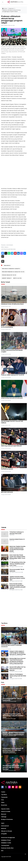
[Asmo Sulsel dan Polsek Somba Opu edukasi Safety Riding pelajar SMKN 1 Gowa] (4, 557)
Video (2, 802)
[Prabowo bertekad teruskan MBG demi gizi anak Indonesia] (14, 482)
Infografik (4, 833)
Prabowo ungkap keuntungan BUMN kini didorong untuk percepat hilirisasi (13, 445)
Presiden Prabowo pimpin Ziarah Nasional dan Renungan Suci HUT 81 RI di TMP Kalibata (13, 421)
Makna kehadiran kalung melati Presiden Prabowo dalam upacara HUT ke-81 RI (13, 374)
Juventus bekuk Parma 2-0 (17, 539)
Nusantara (4, 805)
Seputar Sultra (5, 809)
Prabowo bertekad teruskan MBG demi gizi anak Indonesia (13, 491)
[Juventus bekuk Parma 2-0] (4, 541)
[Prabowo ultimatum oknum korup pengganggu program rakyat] (14, 635)
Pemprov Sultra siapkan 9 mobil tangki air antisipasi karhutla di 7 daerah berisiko (17, 653)
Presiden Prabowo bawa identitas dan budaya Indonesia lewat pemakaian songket (12, 350)
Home (5, 8)
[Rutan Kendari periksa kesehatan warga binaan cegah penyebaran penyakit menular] (4, 586)
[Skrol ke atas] (25, 854)
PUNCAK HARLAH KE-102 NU (9, 275)
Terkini (3, 792)
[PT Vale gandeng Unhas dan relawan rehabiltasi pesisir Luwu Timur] (4, 564)
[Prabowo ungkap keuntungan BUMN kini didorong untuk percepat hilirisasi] (14, 436)
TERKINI (3, 527)
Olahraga (3, 816)
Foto (2, 682)
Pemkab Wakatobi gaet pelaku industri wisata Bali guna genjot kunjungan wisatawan (13, 645)
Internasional (5, 826)
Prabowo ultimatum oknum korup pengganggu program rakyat (11, 10)
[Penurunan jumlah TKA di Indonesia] (4, 571)
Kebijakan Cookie (6, 842)
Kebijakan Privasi (6, 840)
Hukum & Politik (5, 811)
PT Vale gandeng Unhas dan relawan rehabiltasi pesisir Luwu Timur (17, 564)
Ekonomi (3, 814)
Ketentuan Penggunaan (8, 837)
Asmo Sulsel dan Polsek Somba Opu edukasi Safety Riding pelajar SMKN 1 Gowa (17, 556)
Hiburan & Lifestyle (6, 831)
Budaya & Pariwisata (7, 819)
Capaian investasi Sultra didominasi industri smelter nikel (17, 578)
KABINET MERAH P (6, 278)
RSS (2, 850)
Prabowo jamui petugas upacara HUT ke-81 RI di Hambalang (13, 326)
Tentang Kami (5, 845)
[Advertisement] (14, 172)
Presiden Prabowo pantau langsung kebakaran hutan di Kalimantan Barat (12, 303)
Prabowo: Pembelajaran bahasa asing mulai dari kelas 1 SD (17, 676)
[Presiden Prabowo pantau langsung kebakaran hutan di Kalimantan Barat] (14, 294)
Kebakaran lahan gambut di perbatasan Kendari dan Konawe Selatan (13, 750)
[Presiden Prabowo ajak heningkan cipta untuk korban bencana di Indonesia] (14, 388)
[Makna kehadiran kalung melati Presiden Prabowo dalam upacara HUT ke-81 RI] (14, 365)
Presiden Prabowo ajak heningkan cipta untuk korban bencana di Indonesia (13, 397)
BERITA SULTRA (17, 278)
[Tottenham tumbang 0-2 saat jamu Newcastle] (4, 534)
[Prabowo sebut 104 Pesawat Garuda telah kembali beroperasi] (14, 459)
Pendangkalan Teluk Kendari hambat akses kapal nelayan (13, 733)
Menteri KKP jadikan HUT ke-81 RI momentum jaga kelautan (17, 668)
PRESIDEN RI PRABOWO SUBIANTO (11, 268)
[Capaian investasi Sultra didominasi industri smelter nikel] (4, 579)
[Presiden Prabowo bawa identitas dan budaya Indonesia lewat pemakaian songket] (14, 340)
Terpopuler (4, 797)
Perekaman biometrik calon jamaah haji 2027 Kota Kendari (13, 767)
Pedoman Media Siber (7, 848)
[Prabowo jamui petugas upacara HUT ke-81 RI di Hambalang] (14, 317)
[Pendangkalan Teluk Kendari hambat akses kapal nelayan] (14, 729)
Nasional (11, 8)
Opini (2, 823)
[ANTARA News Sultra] (15, 2)
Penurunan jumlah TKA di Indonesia (12, 699)
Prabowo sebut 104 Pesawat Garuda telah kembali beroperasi (14, 468)
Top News (4, 623)
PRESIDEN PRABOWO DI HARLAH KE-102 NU (13, 271)
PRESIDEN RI (7, 265)
